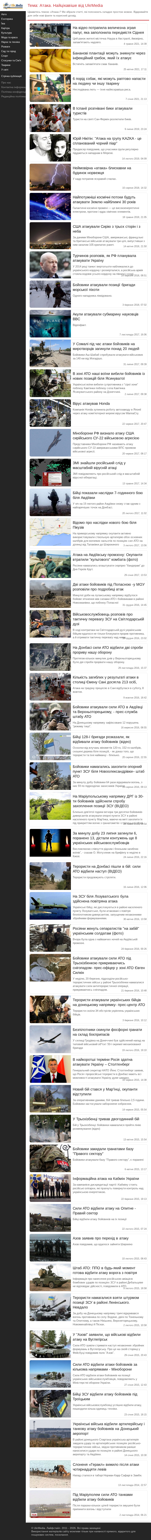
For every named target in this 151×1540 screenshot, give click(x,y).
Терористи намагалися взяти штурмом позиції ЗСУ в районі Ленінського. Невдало (106, 1302)
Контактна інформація (14, 87)
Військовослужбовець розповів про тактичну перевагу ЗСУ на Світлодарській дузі (108, 619)
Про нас (6, 82)
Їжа (3, 23)
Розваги (5, 46)
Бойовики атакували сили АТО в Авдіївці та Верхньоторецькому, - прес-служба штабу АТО (108, 712)
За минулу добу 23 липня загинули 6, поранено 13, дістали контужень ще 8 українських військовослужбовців (105, 838)
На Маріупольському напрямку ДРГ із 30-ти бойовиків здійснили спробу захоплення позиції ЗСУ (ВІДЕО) (108, 801)
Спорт (4, 55)
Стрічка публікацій (11, 76)
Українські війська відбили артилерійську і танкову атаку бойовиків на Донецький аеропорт (109, 1429)
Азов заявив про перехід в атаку (101, 1238)
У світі (4, 69)
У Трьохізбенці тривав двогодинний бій (106, 1119)
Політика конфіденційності (17, 91)
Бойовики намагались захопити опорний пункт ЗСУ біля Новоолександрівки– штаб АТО (108, 771)
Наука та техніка (10, 42)
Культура (6, 32)
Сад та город (8, 51)
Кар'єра (5, 28)
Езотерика (7, 19)
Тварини (5, 65)
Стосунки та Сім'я (11, 60)
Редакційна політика (13, 96)
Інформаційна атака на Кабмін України (106, 1179)
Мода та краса (9, 37)
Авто (4, 14)
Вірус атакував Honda (91, 403)
